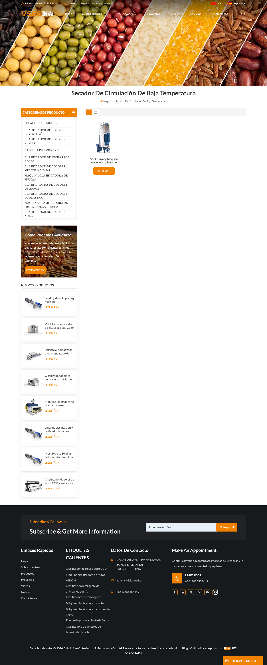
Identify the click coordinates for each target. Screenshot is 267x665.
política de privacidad (210, 648)
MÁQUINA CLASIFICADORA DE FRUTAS (46, 177)
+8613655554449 (127, 591)
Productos (27, 573)
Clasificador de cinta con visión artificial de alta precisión (58, 377)
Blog (185, 648)
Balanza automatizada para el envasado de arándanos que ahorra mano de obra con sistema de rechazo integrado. (58, 351)
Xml (192, 648)
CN (220, 3)
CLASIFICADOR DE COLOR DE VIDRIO (45, 141)
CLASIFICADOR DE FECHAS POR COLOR (47, 159)
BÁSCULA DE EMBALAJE (42, 150)
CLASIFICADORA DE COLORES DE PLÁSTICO (46, 195)
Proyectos (153, 13)
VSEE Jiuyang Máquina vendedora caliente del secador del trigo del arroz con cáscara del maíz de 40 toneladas (104, 160)
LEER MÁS (51, 307)
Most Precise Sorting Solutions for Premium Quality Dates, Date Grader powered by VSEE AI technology (59, 455)
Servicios (195, 13)
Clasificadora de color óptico (83, 597)
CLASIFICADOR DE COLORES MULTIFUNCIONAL (45, 168)
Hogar (68, 13)
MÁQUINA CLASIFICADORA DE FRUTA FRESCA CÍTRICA (46, 204)
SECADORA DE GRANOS (41, 123)
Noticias (26, 592)
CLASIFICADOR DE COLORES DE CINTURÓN (45, 132)
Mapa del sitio (172, 648)
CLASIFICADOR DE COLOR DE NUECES (45, 213)
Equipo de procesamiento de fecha (87, 620)
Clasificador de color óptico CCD (86, 568)
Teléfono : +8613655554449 (41, 3)
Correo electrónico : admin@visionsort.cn (91, 3)
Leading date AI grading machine (59, 299)
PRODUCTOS (125, 13)
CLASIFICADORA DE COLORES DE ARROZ (46, 186)
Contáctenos (220, 13)
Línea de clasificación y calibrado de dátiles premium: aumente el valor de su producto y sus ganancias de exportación (59, 429)
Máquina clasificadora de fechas (86, 603)
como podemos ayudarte (48, 234)
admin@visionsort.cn (129, 580)
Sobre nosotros (92, 13)
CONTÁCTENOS (35, 270)
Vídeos (175, 13)
